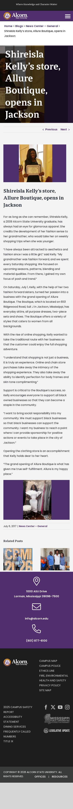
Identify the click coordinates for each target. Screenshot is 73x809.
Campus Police (50, 666)
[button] (5, 559)
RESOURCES (60, 777)
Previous (51, 129)
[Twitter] (53, 707)
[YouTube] (60, 707)
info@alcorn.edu (36, 619)
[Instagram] (67, 707)
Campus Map (48, 661)
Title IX (8, 741)
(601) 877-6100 (36, 641)
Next (64, 129)
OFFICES (40, 777)
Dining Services (14, 727)
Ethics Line (46, 671)
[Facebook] (46, 707)
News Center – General (33, 526)
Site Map (45, 690)
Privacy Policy (50, 685)
